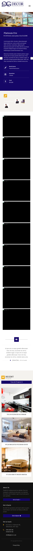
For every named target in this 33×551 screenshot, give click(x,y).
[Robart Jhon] (6, 106)
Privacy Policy (16, 545)
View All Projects (15, 382)
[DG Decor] (12, 4)
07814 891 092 (9, 530)
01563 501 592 (9, 532)
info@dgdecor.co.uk (11, 535)
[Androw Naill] (17, 101)
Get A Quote (15, 516)
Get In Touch (16, 499)
